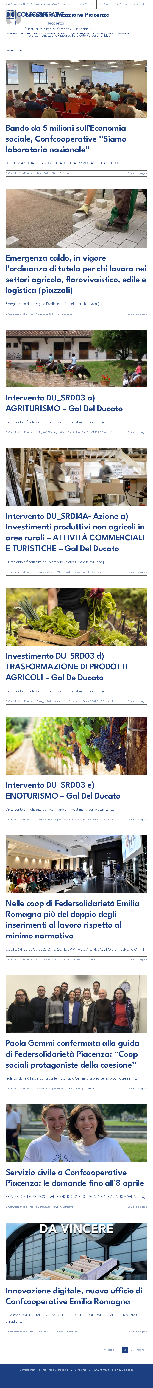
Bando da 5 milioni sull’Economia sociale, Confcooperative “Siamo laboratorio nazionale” (66, 139)
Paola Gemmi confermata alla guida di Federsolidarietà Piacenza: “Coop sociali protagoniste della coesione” (72, 1054)
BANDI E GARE (89, 432)
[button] (21, 50)
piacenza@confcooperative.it (58, 4)
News (54, 173)
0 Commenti (66, 173)
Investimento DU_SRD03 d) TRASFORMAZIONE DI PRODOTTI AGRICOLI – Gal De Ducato (67, 667)
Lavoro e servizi (80, 572)
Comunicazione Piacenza (20, 173)
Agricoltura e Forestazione (67, 432)
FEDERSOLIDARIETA (64, 960)
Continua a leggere (137, 173)
